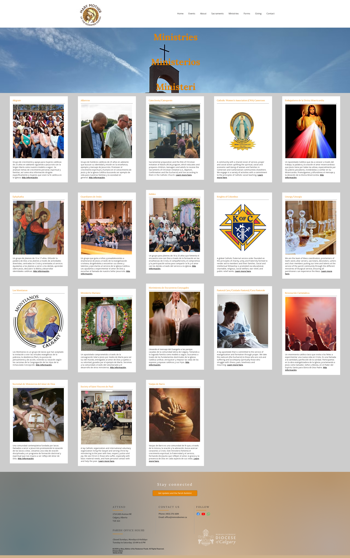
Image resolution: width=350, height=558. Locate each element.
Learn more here (184, 175)
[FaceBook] (198, 514)
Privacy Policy (118, 551)
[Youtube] (203, 514)
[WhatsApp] (208, 514)
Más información (97, 177)
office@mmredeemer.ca (176, 517)
